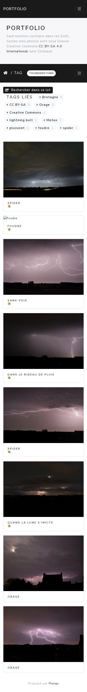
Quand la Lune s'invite (30, 522)
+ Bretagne (50, 97)
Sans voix (17, 300)
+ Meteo (52, 120)
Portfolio (15, 8)
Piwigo (54, 683)
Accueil (6, 73)
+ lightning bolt (21, 120)
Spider (14, 203)
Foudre (15, 226)
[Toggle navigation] (79, 9)
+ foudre (44, 128)
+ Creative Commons (25, 112)
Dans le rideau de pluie (31, 374)
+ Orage (45, 105)
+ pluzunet (17, 128)
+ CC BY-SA (18, 105)
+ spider (68, 128)
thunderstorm (41, 73)
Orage (14, 596)
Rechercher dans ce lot (30, 90)
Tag (18, 72)
